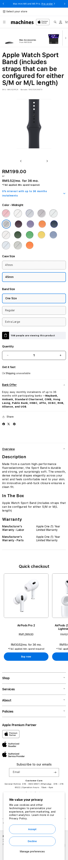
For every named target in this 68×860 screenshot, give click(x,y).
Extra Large (12, 321)
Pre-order (47, 4)
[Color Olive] (18, 245)
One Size (11, 298)
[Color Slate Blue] (29, 213)
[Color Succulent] (53, 213)
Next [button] (64, 4)
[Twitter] (8, 424)
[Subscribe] (55, 772)
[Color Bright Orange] (29, 245)
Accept (32, 829)
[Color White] (18, 213)
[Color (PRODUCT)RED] (6, 213)
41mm (9, 265)
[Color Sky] (6, 245)
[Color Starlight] (6, 235)
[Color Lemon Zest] (41, 235)
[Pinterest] (14, 424)
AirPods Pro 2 (26, 625)
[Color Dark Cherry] (18, 224)
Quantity (8, 346)
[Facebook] (3, 424)
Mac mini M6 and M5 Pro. (33, 4)
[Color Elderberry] (41, 213)
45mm (9, 277)
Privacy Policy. (18, 818)
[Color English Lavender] (30, 224)
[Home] (22, 22)
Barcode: (24, 89)
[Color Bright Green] (29, 235)
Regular (10, 310)
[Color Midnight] (6, 224)
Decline (32, 841)
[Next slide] (65, 37)
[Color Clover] (18, 235)
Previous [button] (3, 4)
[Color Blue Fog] (53, 235)
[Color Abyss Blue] (54, 224)
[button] (4, 22)
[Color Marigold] (42, 224)
